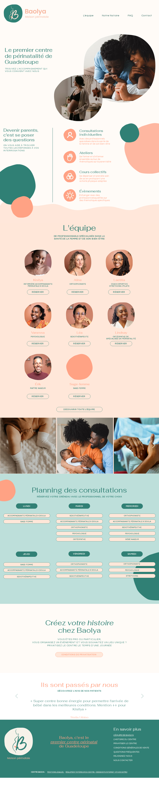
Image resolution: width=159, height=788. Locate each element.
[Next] (142, 696)
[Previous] (17, 696)
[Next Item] (153, 446)
